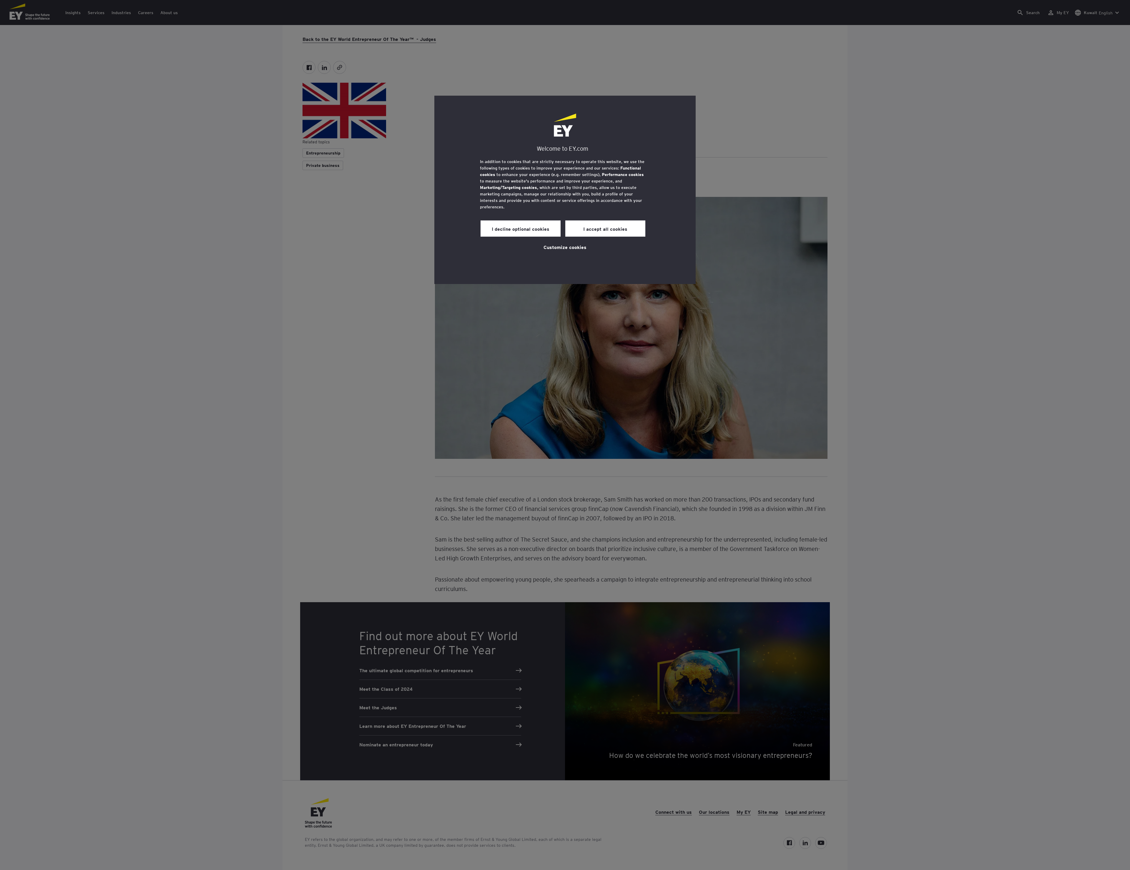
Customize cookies (565, 247)
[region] (565, 190)
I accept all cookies (605, 228)
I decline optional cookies (520, 228)
